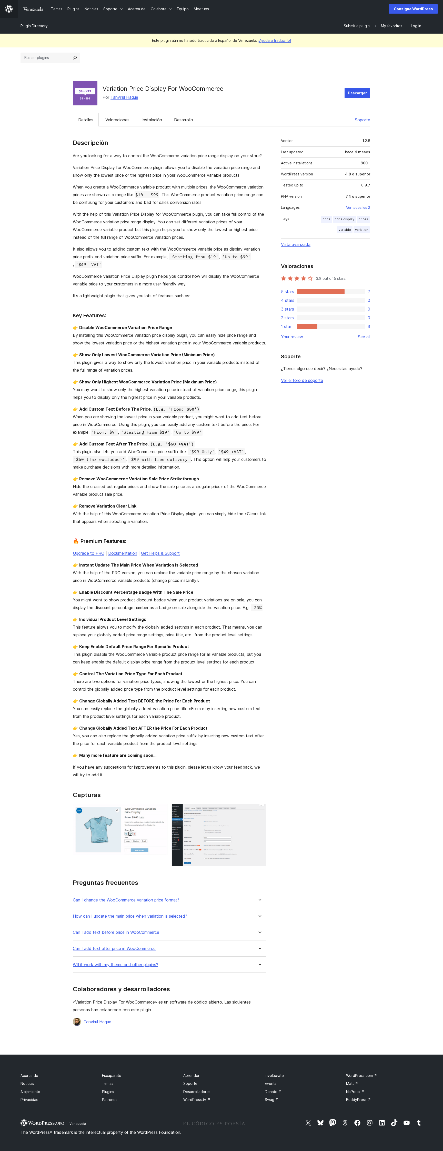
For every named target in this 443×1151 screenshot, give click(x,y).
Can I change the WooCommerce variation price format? (126, 900)
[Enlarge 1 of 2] (160, 810)
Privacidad (29, 1099)
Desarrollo (183, 119)
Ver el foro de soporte (302, 380)
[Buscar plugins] (75, 58)
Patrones (109, 1099)
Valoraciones (117, 119)
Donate (273, 1091)
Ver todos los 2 (358, 207)
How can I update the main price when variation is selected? (130, 916)
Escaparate (111, 1075)
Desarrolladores (196, 1091)
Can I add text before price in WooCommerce (116, 932)
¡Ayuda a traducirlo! (274, 40)
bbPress (355, 1091)
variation (361, 230)
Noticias (27, 1083)
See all (364, 336)
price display (344, 219)
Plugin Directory (34, 26)
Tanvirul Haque (124, 97)
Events (270, 1083)
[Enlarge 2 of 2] (259, 810)
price (326, 219)
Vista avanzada (295, 244)
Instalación (152, 119)
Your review (292, 336)
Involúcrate (274, 1075)
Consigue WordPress (413, 9)
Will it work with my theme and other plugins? (115, 964)
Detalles (85, 119)
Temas (107, 1083)
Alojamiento (30, 1091)
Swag (272, 1099)
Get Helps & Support (160, 553)
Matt (352, 1083)
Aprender (191, 1075)
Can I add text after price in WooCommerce (114, 948)
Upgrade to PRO (88, 553)
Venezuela (77, 1124)
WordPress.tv (196, 1099)
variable (345, 230)
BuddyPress (358, 1099)
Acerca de (29, 1075)
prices (363, 219)
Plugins (108, 1091)
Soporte (362, 119)
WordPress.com (361, 1075)
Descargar (357, 93)
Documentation (122, 553)
